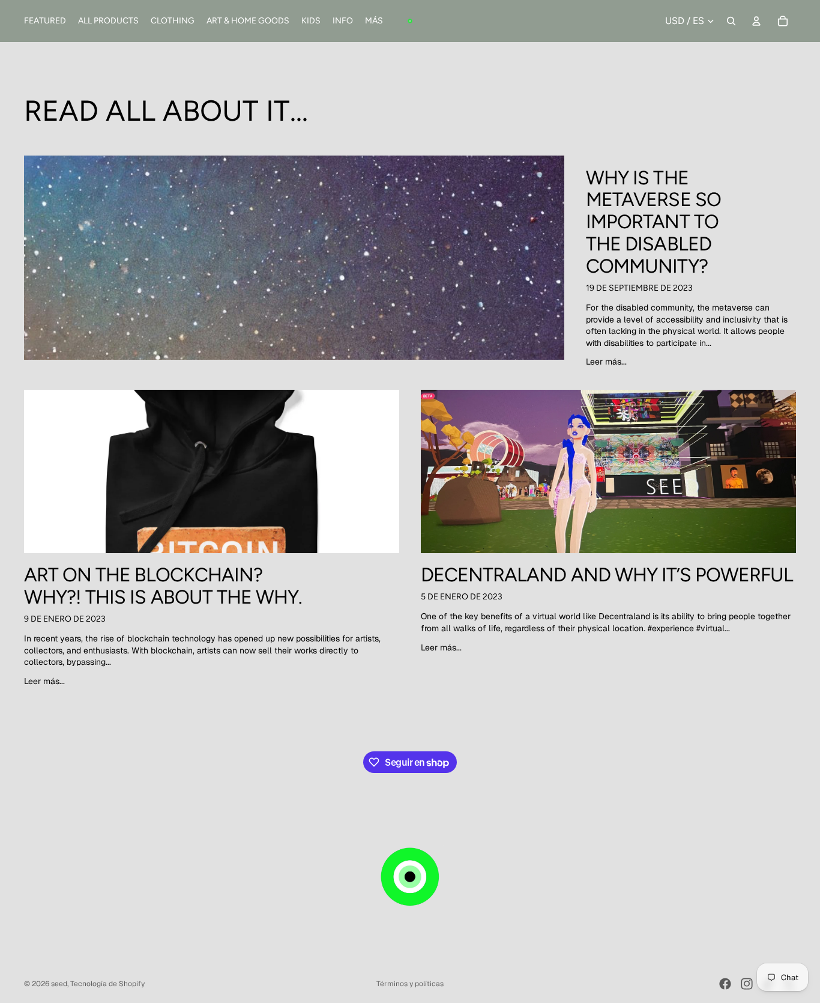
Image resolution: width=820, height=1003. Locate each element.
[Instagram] (747, 984)
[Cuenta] (756, 21)
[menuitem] (374, 21)
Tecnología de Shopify (107, 984)
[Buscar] (731, 21)
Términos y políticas (410, 984)
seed (59, 984)
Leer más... (606, 361)
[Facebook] (725, 984)
